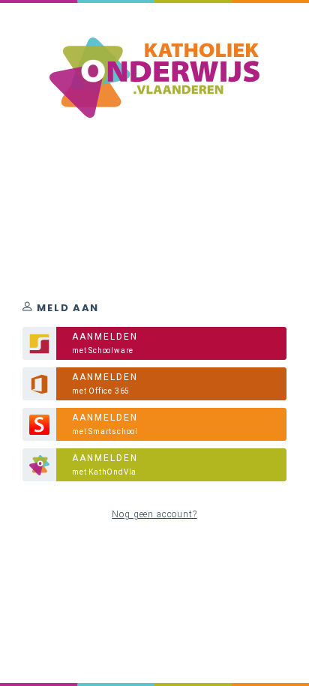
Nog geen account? (154, 514)
